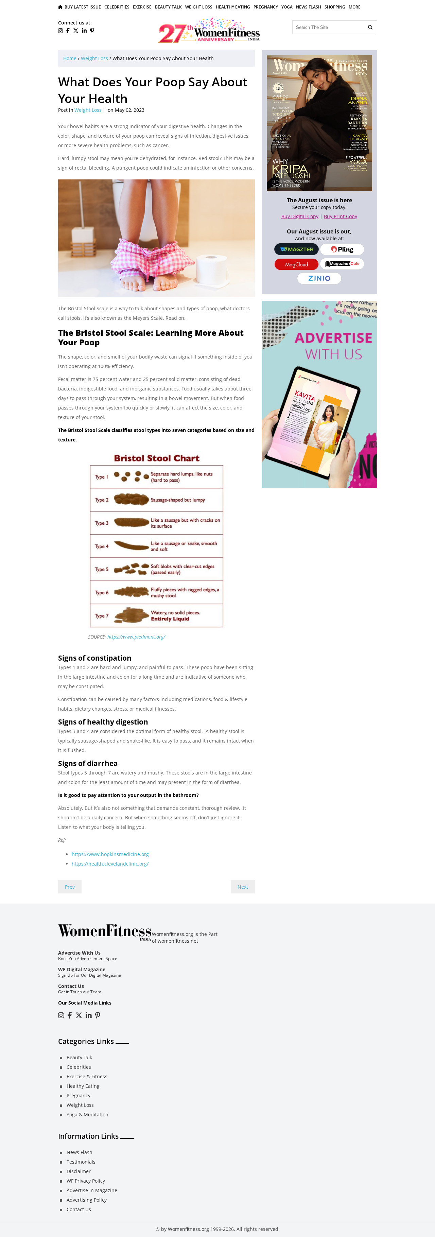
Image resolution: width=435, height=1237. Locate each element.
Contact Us (71, 986)
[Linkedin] (84, 30)
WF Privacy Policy (86, 1181)
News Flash (308, 7)
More (355, 7)
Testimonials (81, 1161)
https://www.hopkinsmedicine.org (110, 854)
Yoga (287, 7)
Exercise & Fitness (87, 1076)
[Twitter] (76, 30)
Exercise (142, 7)
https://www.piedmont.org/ (136, 636)
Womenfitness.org (188, 1229)
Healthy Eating (233, 7)
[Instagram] (61, 1015)
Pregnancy (266, 7)
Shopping (335, 7)
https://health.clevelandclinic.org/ (110, 863)
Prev (70, 887)
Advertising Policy (87, 1200)
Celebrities (116, 7)
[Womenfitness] (209, 30)
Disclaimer (79, 1171)
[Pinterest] (92, 30)
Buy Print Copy (340, 216)
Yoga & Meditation (87, 1114)
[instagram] (60, 30)
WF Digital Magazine (81, 969)
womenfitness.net (178, 941)
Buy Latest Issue (83, 7)
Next (243, 887)
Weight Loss (198, 7)
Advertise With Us (79, 952)
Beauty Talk (168, 7)
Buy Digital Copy (299, 216)
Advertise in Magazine (92, 1190)
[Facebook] (68, 30)
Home (69, 58)
